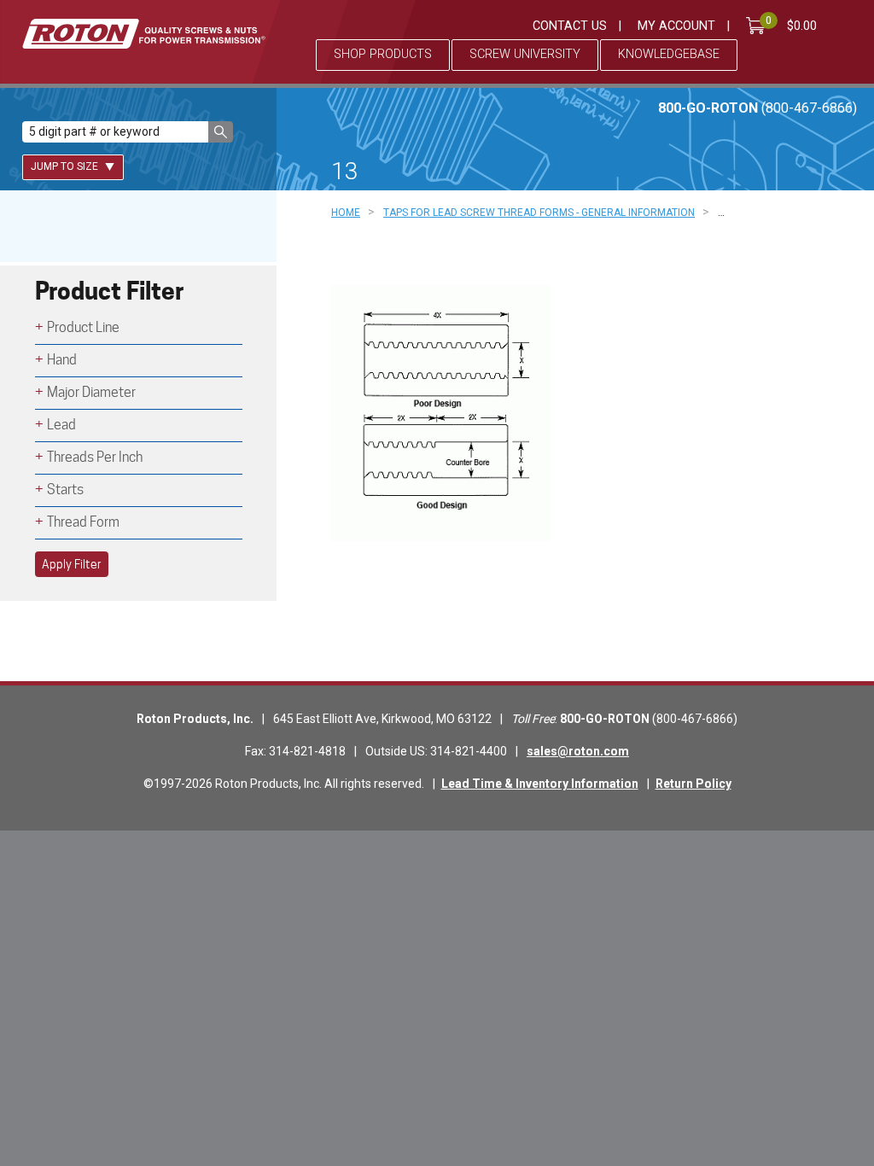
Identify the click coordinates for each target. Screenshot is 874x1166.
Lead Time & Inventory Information (539, 783)
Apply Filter (72, 564)
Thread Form (83, 522)
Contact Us (570, 26)
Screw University (524, 54)
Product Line (83, 327)
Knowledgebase (669, 54)
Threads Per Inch (95, 457)
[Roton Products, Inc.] (143, 34)
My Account (676, 26)
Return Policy (693, 783)
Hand (62, 360)
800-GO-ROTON (757, 108)
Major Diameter (91, 392)
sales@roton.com (578, 751)
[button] (220, 132)
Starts (65, 489)
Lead (61, 425)
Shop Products (383, 54)
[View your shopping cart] (759, 25)
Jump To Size (66, 166)
